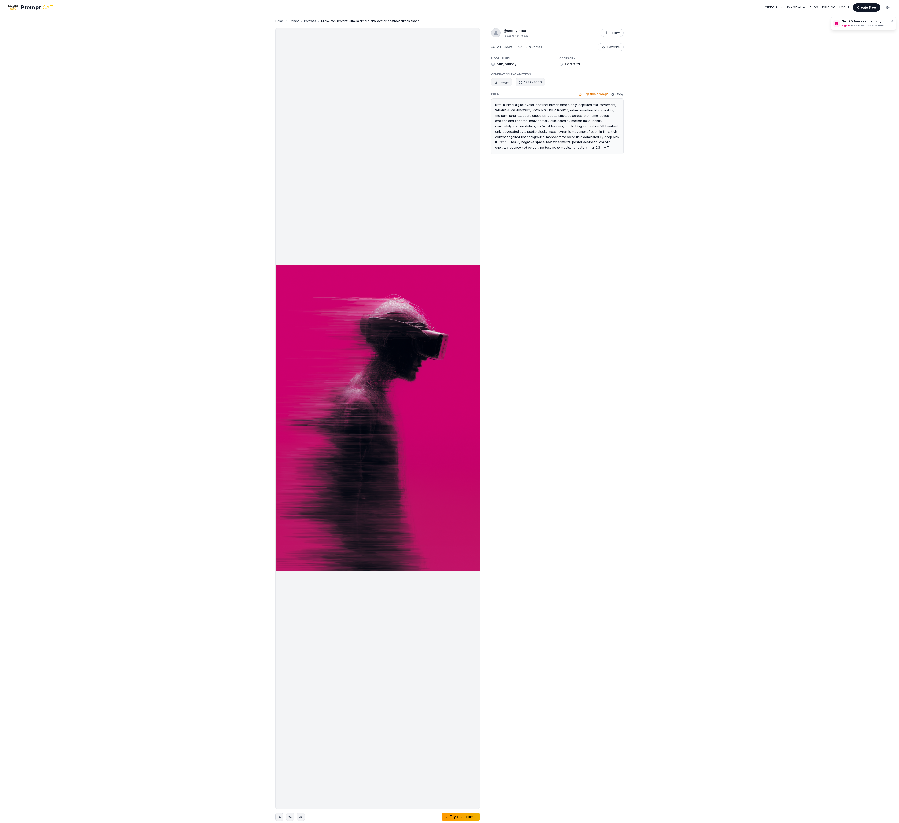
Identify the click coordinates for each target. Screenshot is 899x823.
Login (844, 7)
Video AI (772, 7)
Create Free (866, 7)
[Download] (279, 817)
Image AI (794, 7)
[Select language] (888, 7)
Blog (814, 7)
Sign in (846, 25)
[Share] (290, 817)
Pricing (829, 7)
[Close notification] (892, 21)
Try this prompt (596, 94)
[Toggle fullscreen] (301, 817)
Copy (619, 94)
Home (279, 21)
